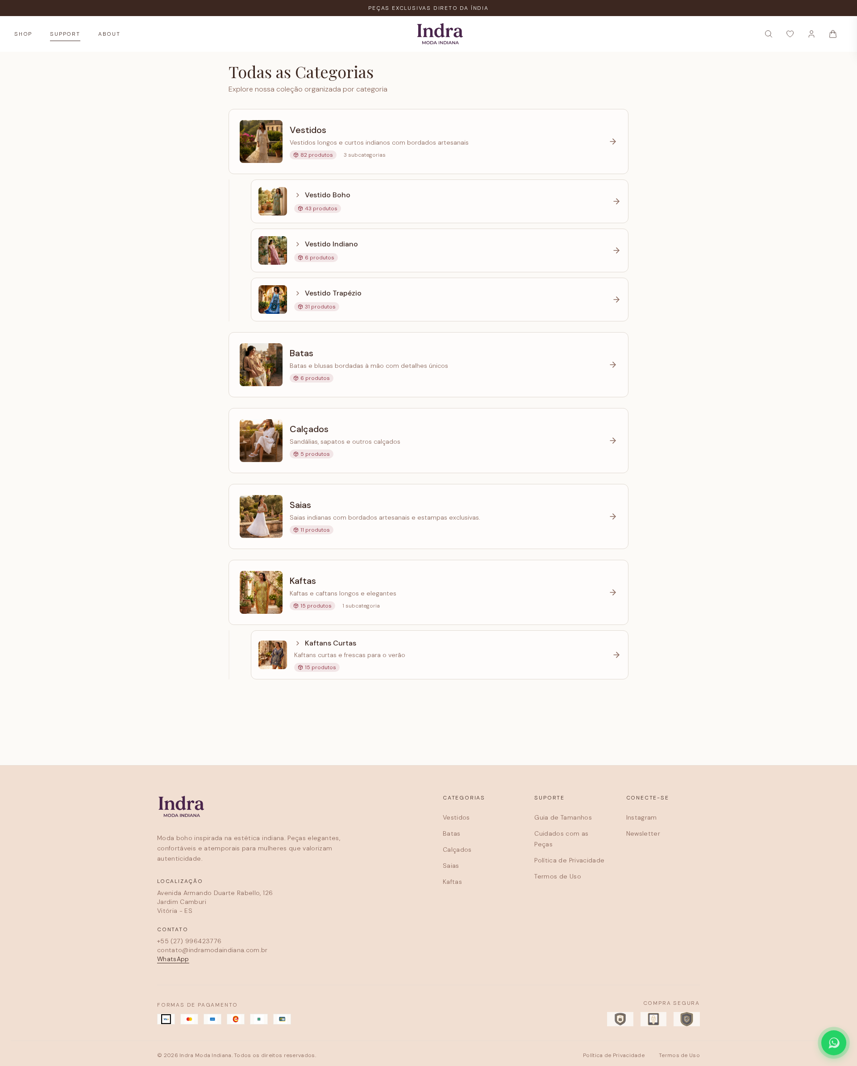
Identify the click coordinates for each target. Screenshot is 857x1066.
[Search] (768, 34)
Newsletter (643, 833)
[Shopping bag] (833, 34)
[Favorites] (790, 34)
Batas (452, 833)
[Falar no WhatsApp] (833, 1042)
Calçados (457, 849)
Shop (23, 33)
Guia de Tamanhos (563, 817)
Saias (451, 866)
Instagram (641, 817)
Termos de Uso (557, 876)
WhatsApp (173, 959)
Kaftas (452, 882)
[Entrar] (811, 34)
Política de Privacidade (569, 860)
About (109, 33)
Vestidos (456, 817)
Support (65, 33)
